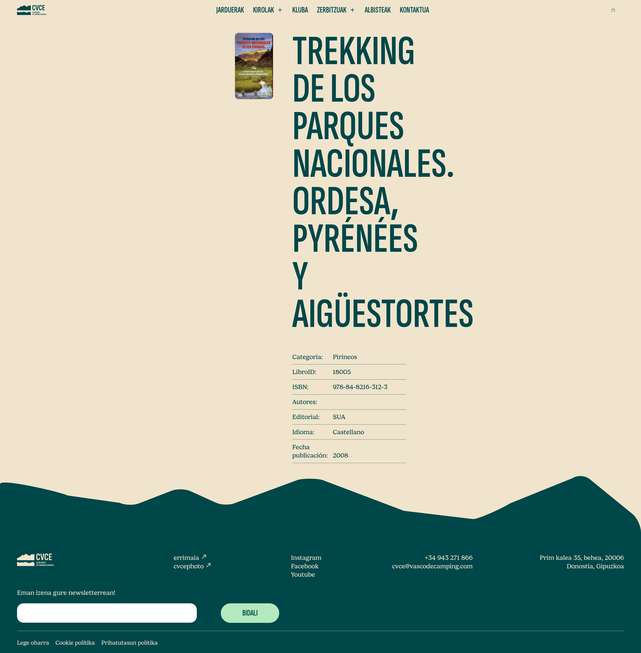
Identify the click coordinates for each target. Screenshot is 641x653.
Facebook (305, 566)
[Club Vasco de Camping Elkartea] (31, 10)
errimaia (190, 558)
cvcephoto (193, 566)
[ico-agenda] (613, 10)
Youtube (303, 574)
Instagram (306, 558)
